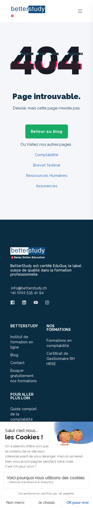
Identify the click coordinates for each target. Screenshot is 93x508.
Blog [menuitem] (14, 355)
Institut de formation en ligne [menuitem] (21, 342)
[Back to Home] (27, 14)
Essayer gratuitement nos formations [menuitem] (23, 375)
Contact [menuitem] (17, 363)
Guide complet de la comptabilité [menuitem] (23, 414)
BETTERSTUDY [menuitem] (24, 326)
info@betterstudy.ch (29, 288)
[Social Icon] (14, 302)
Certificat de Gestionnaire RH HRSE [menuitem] (61, 358)
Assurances (46, 186)
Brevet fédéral (46, 165)
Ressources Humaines (46, 175)
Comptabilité (46, 154)
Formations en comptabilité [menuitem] (59, 343)
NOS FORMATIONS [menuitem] (59, 328)
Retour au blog (47, 131)
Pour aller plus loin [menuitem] (22, 396)
